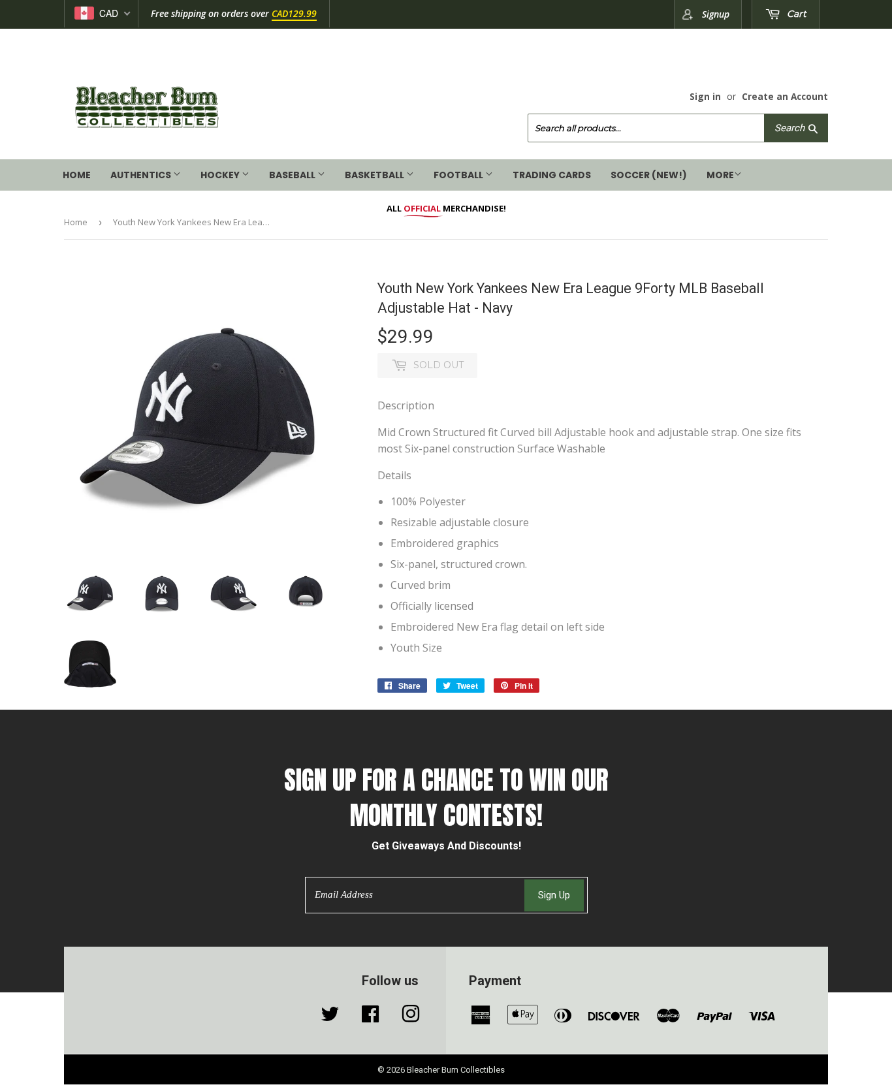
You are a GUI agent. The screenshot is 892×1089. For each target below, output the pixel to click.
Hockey (221, 175)
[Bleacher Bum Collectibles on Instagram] (411, 1017)
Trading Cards (552, 175)
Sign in (705, 96)
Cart (795, 14)
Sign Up (554, 895)
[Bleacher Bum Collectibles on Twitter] (330, 1017)
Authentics (141, 175)
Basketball (375, 175)
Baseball (293, 175)
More (720, 175)
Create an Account (785, 96)
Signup (715, 14)
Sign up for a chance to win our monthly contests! (446, 798)
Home (77, 175)
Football (459, 175)
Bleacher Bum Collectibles (456, 1070)
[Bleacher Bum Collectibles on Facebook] (370, 1017)
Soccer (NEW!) (649, 175)
